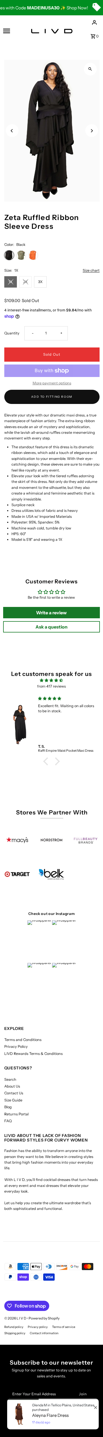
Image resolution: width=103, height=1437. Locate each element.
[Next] (91, 130)
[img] (51, 680)
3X (40, 282)
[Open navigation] (11, 31)
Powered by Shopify (44, 1318)
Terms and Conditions (22, 1040)
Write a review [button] (51, 612)
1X (11, 282)
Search (10, 1079)
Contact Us (13, 1093)
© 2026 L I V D (15, 1318)
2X (25, 282)
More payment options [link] (52, 383)
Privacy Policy (16, 1046)
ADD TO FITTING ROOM (51, 397)
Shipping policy (14, 1333)
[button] (47, 761)
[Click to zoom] (90, 69)
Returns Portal (16, 1114)
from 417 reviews (51, 686)
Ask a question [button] (51, 627)
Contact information (44, 1333)
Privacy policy (38, 1327)
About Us (12, 1086)
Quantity (11, 333)
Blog (8, 1107)
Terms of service (63, 1327)
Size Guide (13, 1100)
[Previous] (12, 130)
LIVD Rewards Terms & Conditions (33, 1053)
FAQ (8, 1121)
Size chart (91, 271)
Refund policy (13, 1327)
